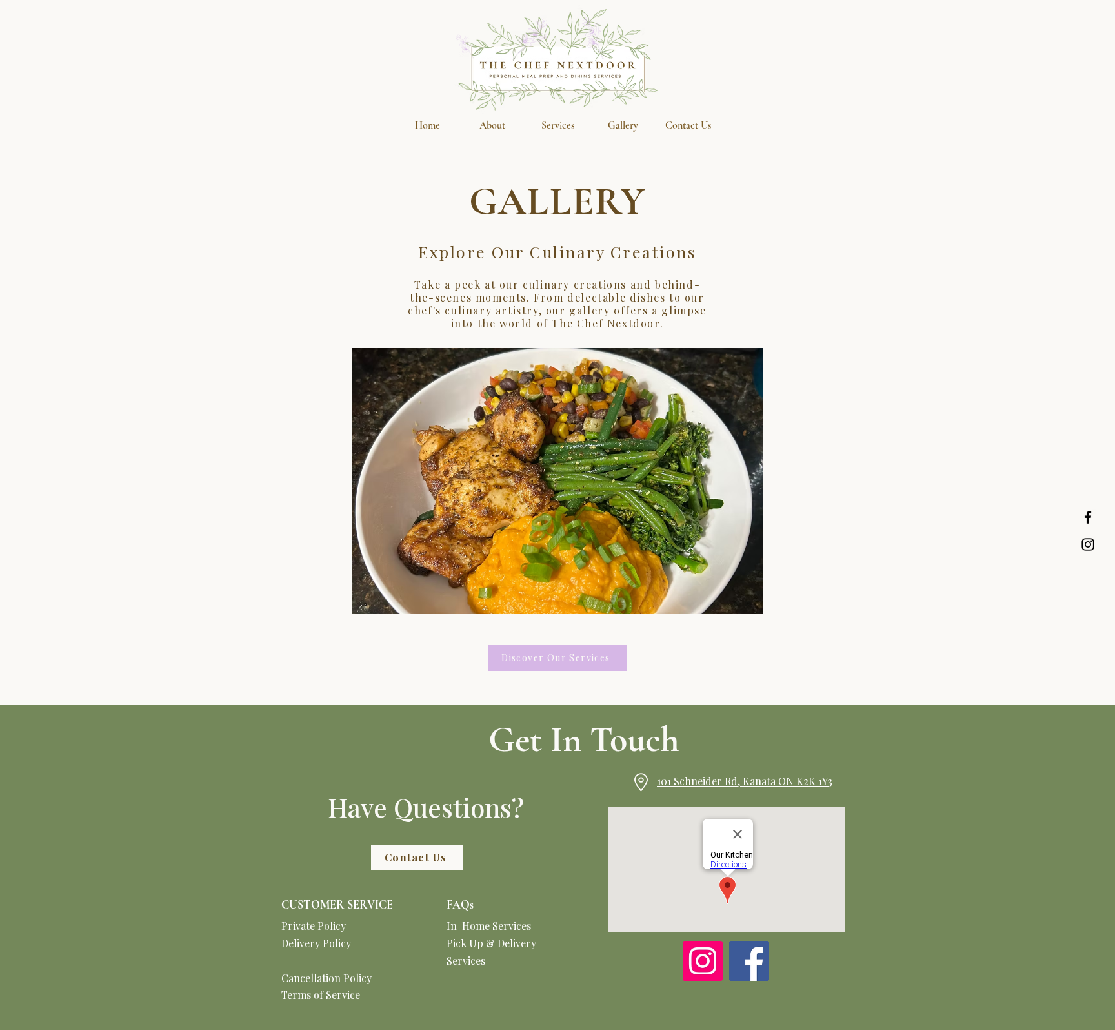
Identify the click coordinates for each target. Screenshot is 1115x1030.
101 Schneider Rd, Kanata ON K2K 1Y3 (744, 781)
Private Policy (313, 925)
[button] (557, 125)
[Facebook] (1088, 517)
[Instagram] (1088, 544)
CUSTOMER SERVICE (337, 905)
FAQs (460, 905)
